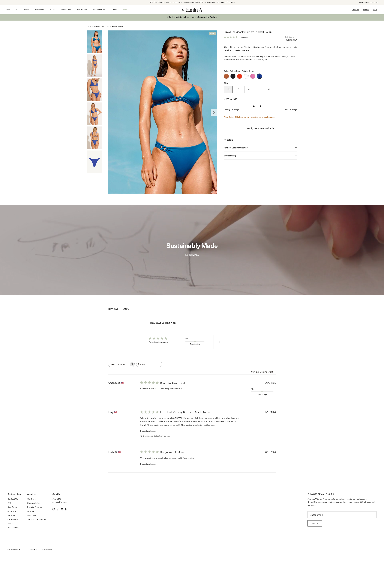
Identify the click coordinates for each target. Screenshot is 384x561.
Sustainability (230, 155)
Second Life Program (36, 519)
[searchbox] (118, 364)
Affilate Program (59, 502)
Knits (52, 9)
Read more (221, 425)
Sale (125, 9)
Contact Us (13, 499)
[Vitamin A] (192, 9)
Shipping (12, 511)
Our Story (31, 499)
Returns (11, 515)
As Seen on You (99, 9)
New (8, 9)
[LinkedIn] (66, 509)
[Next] (214, 112)
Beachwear (39, 9)
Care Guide (13, 519)
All (17, 9)
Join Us (314, 523)
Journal (30, 511)
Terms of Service (33, 549)
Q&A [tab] (126, 308)
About (114, 9)
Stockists (31, 515)
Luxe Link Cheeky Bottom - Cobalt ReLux (108, 26)
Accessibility (13, 527)
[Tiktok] (58, 509)
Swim (26, 9)
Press (10, 523)
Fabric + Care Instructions (236, 147)
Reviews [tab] (113, 308)
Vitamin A (16, 549)
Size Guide (230, 98)
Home (89, 26)
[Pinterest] (62, 509)
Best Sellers (82, 9)
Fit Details (228, 140)
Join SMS (56, 499)
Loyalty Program (34, 507)
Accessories (65, 9)
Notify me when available (260, 128)
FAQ (9, 503)
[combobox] (149, 364)
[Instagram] (53, 509)
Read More (192, 254)
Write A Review (230, 342)
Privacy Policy (47, 549)
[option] (162, 112)
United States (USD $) (367, 2)
